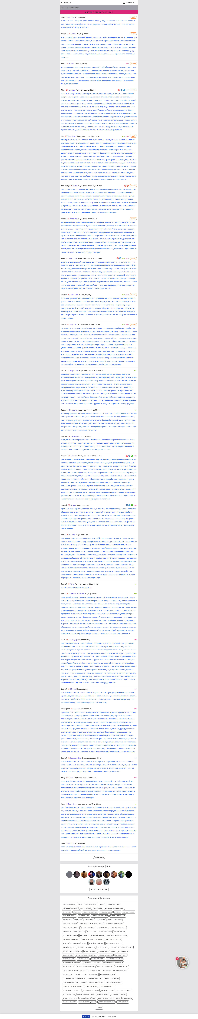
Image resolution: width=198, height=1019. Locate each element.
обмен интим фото (125, 781)
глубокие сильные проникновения (99, 54)
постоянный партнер (69, 597)
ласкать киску (95, 466)
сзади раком (98, 338)
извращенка (123, 597)
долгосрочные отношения (77, 202)
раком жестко (95, 143)
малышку (81, 765)
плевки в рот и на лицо (110, 24)
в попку (85, 301)
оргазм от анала (110, 738)
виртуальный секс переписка (111, 232)
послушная (113, 107)
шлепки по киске (73, 449)
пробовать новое (78, 699)
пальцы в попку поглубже (104, 159)
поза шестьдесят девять (106, 443)
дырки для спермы (128, 561)
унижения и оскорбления (75, 24)
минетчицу (83, 140)
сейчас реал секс (95, 120)
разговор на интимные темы (118, 225)
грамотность (85, 163)
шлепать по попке (126, 140)
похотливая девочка (91, 394)
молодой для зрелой (69, 83)
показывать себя (82, 265)
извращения (86, 374)
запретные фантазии (89, 239)
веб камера (108, 268)
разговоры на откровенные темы (103, 206)
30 (71, 186)
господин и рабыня (124, 512)
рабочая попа (114, 574)
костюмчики (131, 541)
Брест (71, 778)
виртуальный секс (68, 222)
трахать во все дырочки (78, 150)
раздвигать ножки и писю (121, 486)
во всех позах (74, 646)
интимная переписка (84, 380)
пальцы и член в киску (77, 126)
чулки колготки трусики (109, 239)
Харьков (77, 709)
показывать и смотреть (71, 272)
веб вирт (78, 282)
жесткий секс (114, 298)
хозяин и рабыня (82, 630)
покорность (113, 623)
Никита (64, 295)
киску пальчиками (79, 120)
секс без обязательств (86, 222)
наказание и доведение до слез (82, 331)
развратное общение (106, 192)
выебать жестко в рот (117, 916)
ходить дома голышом (123, 384)
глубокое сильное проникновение (95, 752)
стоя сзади (77, 446)
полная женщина (111, 673)
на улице (98, 607)
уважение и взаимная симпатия (106, 676)
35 (69, 505)
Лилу (63, 778)
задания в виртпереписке (120, 633)
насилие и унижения (105, 564)
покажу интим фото (114, 784)
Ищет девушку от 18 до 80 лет (89, 456)
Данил (63, 219)
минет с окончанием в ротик (96, 476)
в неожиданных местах (109, 169)
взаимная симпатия (69, 242)
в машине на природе (85, 702)
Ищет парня (80, 17)
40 (67, 778)
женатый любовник (69, 522)
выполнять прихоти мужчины (85, 604)
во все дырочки (93, 24)
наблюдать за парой (117, 426)
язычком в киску (103, 928)
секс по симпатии (68, 189)
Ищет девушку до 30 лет (92, 758)
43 (69, 584)
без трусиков (91, 192)
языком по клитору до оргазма (109, 130)
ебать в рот (129, 308)
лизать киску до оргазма (113, 120)
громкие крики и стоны (70, 719)
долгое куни (92, 126)
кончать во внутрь (115, 70)
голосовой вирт (123, 275)
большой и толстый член (112, 420)
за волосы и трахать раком (97, 315)
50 (69, 436)
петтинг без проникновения (77, 466)
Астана (73, 505)
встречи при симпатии (74, 54)
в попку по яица (113, 334)
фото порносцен (68, 380)
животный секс (92, 387)
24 (68, 219)
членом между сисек (107, 974)
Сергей (64, 584)
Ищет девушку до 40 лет (87, 219)
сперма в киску (92, 77)
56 (67, 410)
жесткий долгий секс (69, 663)
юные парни (118, 77)
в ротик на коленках (128, 548)
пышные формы (102, 646)
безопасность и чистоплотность (101, 518)
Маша (63, 324)
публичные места (110, 597)
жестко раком (66, 311)
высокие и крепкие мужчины (81, 679)
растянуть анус (94, 578)
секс (101, 781)
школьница (102, 275)
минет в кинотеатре (102, 482)
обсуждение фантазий (79, 729)
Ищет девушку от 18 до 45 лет (90, 186)
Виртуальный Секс (76, 594)
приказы (106, 607)
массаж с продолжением (90, 97)
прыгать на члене (118, 113)
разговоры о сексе (89, 93)
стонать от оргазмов (86, 525)
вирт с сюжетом (102, 348)
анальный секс (67, 21)
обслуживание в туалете (78, 568)
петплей (127, 282)
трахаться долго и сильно (71, 156)
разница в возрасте (83, 67)
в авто (77, 784)
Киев (75, 186)
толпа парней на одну (74, 354)
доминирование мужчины (90, 597)
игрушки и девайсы (74, 824)
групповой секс (125, 262)
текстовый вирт (80, 311)
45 (67, 258)
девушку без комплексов (98, 811)
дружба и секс (66, 515)
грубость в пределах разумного (106, 404)
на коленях (83, 489)
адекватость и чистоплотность (113, 179)
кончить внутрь (103, 735)
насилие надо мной (93, 354)
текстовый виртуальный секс (117, 202)
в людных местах (122, 492)
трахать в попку (94, 791)
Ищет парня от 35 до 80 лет (85, 778)
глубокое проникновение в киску (74, 173)
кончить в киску (67, 93)
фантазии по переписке (107, 719)
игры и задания (118, 361)
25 (67, 17)
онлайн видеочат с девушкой (99, 12)
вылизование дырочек (70, 374)
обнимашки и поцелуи (121, 482)
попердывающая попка (108, 400)
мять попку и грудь (83, 252)
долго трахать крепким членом (109, 998)
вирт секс (65, 262)
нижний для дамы (125, 394)
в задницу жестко (91, 334)
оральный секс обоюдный (106, 656)
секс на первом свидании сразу (92, 748)
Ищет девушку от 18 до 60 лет (88, 136)
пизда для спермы (111, 100)
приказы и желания (69, 607)
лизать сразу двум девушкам (102, 377)
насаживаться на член (88, 430)
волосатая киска (111, 660)
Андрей (64, 34)
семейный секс (83, 397)
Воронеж (73, 219)
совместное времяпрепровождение (75, 384)
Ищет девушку (82, 34)
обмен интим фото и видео (112, 653)
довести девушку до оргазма (109, 93)
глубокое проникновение (111, 97)
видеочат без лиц (115, 282)
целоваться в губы (94, 738)
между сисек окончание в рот (123, 153)
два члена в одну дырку (95, 459)
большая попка (108, 305)
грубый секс (95, 301)
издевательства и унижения (86, 364)
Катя (63, 17)
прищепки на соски (109, 394)
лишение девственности (111, 538)
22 (68, 324)
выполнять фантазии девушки (91, 732)
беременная (128, 80)
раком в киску (101, 702)
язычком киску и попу (122, 699)
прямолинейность (87, 834)
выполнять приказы (106, 604)
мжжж (77, 93)
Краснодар (73, 640)
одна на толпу (76, 351)
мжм (63, 298)
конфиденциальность (91, 74)
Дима (63, 63)
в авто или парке (79, 578)
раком (63, 301)
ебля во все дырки (119, 341)
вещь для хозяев (79, 361)
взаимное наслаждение (92, 469)
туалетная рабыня (123, 568)
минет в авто (90, 696)
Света (63, 410)
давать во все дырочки (125, 518)
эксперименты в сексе (112, 469)
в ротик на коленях (80, 358)
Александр (65, 186)
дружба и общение (75, 696)
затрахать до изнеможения (91, 100)
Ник (62, 136)
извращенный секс (102, 380)
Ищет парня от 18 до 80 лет (89, 410)
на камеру (82, 614)
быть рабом (97, 390)
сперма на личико (87, 564)
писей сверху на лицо (109, 548)
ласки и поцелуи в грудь (75, 103)
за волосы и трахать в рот (99, 173)
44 (66, 804)
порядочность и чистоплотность (120, 748)
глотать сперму (94, 21)
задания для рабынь (79, 278)
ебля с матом (93, 278)
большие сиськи (74, 301)
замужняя (80, 77)
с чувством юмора (106, 199)
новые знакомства (119, 196)
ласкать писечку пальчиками (89, 166)
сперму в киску (73, 794)
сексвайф (72, 225)
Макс (63, 90)
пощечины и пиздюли (70, 564)
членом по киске (118, 173)
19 (67, 843)
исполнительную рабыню (82, 627)
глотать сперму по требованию (102, 568)
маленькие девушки (91, 341)
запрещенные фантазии (115, 761)
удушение (119, 344)
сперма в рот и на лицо (83, 159)
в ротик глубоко (72, 834)
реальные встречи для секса (81, 512)
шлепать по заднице (98, 44)
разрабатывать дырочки (116, 479)
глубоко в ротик (86, 308)
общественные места (84, 235)
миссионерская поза (81, 249)
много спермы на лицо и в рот (92, 146)
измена (77, 417)
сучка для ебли (111, 140)
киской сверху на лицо (108, 126)
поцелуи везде (112, 824)
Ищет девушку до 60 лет (85, 90)
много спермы (102, 788)
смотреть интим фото (110, 41)
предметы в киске (99, 620)
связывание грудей (111, 610)
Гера (63, 804)
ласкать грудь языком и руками (105, 176)
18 (68, 370)
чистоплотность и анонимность (109, 522)
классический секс (68, 37)
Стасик (64, 370)
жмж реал (65, 673)
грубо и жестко (102, 558)
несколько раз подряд (83, 110)
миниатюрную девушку (107, 715)
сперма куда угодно (99, 70)
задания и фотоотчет (96, 614)
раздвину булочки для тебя (86, 715)
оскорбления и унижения (92, 328)
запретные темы (103, 446)
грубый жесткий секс (110, 21)
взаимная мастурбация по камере (121, 278)
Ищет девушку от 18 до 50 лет (90, 258)
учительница (73, 163)
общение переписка (105, 222)
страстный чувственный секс (109, 37)
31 (69, 34)
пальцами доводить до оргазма (109, 462)
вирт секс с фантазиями (93, 268)
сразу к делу (87, 676)
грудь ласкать (114, 50)
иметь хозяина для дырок (111, 617)
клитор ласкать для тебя (90, 116)
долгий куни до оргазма (108, 669)
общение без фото (89, 719)
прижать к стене (82, 683)
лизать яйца (70, 305)
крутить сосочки (82, 143)
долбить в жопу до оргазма (77, 27)
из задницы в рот (74, 348)
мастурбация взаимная (126, 745)
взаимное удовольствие (72, 268)
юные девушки (124, 765)
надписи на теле (90, 351)
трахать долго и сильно (87, 650)
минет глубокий (77, 850)
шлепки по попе (74, 462)
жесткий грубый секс (81, 70)
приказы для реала (100, 600)
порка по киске (97, 495)
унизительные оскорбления (99, 361)
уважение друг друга (75, 476)
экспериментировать (127, 245)
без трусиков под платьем (117, 614)
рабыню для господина (81, 390)
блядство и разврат (118, 558)
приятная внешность (108, 827)
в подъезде (102, 107)
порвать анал (95, 358)
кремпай (95, 67)
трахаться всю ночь (82, 515)
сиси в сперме (94, 179)
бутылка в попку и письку (112, 354)
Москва (71, 17)
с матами (128, 156)
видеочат (90, 262)
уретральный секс (117, 541)
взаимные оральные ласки (125, 268)
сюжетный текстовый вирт (94, 156)
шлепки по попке (124, 443)
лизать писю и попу (81, 50)
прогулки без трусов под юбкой (103, 630)
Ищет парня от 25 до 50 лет (89, 324)
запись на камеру (101, 627)
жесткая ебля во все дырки (110, 311)
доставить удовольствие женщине (91, 225)
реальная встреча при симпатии (94, 212)
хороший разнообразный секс (79, 196)
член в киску (86, 794)
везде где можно (76, 107)
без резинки (70, 80)
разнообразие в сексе (87, 275)
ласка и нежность (128, 298)
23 (67, 63)
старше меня (115, 646)
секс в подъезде (67, 143)
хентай (103, 278)
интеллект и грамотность (124, 189)
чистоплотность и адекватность (115, 166)
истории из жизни (125, 390)
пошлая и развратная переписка (79, 404)
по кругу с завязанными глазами (115, 358)
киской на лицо (107, 116)
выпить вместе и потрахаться (101, 742)
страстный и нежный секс (105, 512)
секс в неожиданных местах (101, 189)
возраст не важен (74, 74)
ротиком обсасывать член (99, 423)
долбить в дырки (122, 116)
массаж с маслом (82, 41)
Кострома (73, 410)
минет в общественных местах (101, 492)
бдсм (77, 508)
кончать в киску (93, 103)
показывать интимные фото (123, 489)
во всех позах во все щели (107, 331)
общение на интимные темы (72, 192)
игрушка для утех (78, 288)
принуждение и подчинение (95, 282)
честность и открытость (100, 729)
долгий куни (128, 93)
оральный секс (83, 189)
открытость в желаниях (104, 235)
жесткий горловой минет (82, 338)
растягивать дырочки (92, 551)
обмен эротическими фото (106, 262)
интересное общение (86, 788)
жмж (128, 847)
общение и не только (127, 650)
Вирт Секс (72, 136)
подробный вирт (127, 239)
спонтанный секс (122, 413)
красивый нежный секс (86, 37)
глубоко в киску (89, 446)
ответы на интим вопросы (99, 489)
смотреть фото (81, 21)
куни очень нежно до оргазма (92, 508)
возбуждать (67, 249)
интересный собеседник (88, 199)
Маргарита (65, 709)
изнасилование (67, 67)
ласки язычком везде (99, 47)
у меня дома (95, 41)
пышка (70, 318)
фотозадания (115, 627)
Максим (64, 436)
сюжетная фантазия (106, 351)
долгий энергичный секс (114, 924)
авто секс (81, 486)
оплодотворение (120, 110)
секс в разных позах (69, 140)
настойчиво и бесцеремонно (86, 229)
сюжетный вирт (111, 338)
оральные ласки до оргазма (77, 44)
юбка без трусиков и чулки (106, 245)
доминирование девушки (102, 384)
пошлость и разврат (127, 206)
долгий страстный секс (102, 110)
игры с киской (92, 486)
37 (69, 456)
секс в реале (99, 761)
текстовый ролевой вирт (81, 176)
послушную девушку (108, 285)
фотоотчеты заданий (91, 617)
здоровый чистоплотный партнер (75, 943)
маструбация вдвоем (116, 44)
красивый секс (92, 232)
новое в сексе (91, 699)
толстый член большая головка (114, 103)
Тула (72, 584)
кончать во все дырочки (118, 123)
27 (67, 90)
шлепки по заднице (75, 113)
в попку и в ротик (74, 341)
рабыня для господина (82, 600)
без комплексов (88, 646)
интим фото (95, 440)
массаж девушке (106, 912)
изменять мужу (105, 77)
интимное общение (127, 660)
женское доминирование (116, 508)
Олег (63, 640)
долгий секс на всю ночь (85, 130)
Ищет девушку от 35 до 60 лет (87, 584)
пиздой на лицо (91, 113)
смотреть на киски (90, 272)
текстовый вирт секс (78, 791)
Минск (73, 34)
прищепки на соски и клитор (87, 153)
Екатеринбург (75, 758)
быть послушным (90, 400)
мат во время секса (100, 163)
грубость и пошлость (76, 232)
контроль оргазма (85, 607)
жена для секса (78, 574)
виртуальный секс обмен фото (123, 265)
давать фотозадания (125, 630)
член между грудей (105, 931)
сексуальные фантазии (115, 459)
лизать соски (73, 100)
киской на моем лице (98, 123)
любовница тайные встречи (77, 666)
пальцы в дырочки (68, 486)
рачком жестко (88, 348)
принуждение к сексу (99, 50)
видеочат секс (123, 272)
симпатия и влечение (113, 495)
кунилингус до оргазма (71, 669)
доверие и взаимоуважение (79, 47)
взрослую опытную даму (126, 377)
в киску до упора (81, 123)
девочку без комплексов (80, 620)
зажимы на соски (127, 610)
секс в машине (125, 440)
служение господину (69, 633)
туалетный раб (76, 400)
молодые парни (125, 67)
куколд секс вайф (121, 571)
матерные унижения (115, 156)
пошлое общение (102, 308)
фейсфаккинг (66, 545)
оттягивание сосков (76, 561)
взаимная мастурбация (100, 265)
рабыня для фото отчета (89, 633)
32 (67, 640)
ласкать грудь (115, 47)
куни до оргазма (107, 301)
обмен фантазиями (88, 830)
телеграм (112, 212)
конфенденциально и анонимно (108, 80)
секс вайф (96, 538)
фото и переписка (89, 814)
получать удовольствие (76, 738)
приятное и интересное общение (80, 245)
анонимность (66, 518)
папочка (111, 275)
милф (93, 249)
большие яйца (96, 397)
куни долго (73, 146)
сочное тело (104, 486)
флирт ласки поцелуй (69, 97)
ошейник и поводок (117, 163)
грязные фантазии (96, 140)
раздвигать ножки (79, 423)
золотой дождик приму (76, 541)
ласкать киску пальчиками (94, 824)
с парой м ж (78, 545)
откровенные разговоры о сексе (84, 817)
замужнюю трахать (109, 74)
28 (67, 535)
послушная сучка (68, 538)
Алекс (63, 258)
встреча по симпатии (69, 748)
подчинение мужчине (108, 712)
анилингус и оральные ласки (79, 820)
